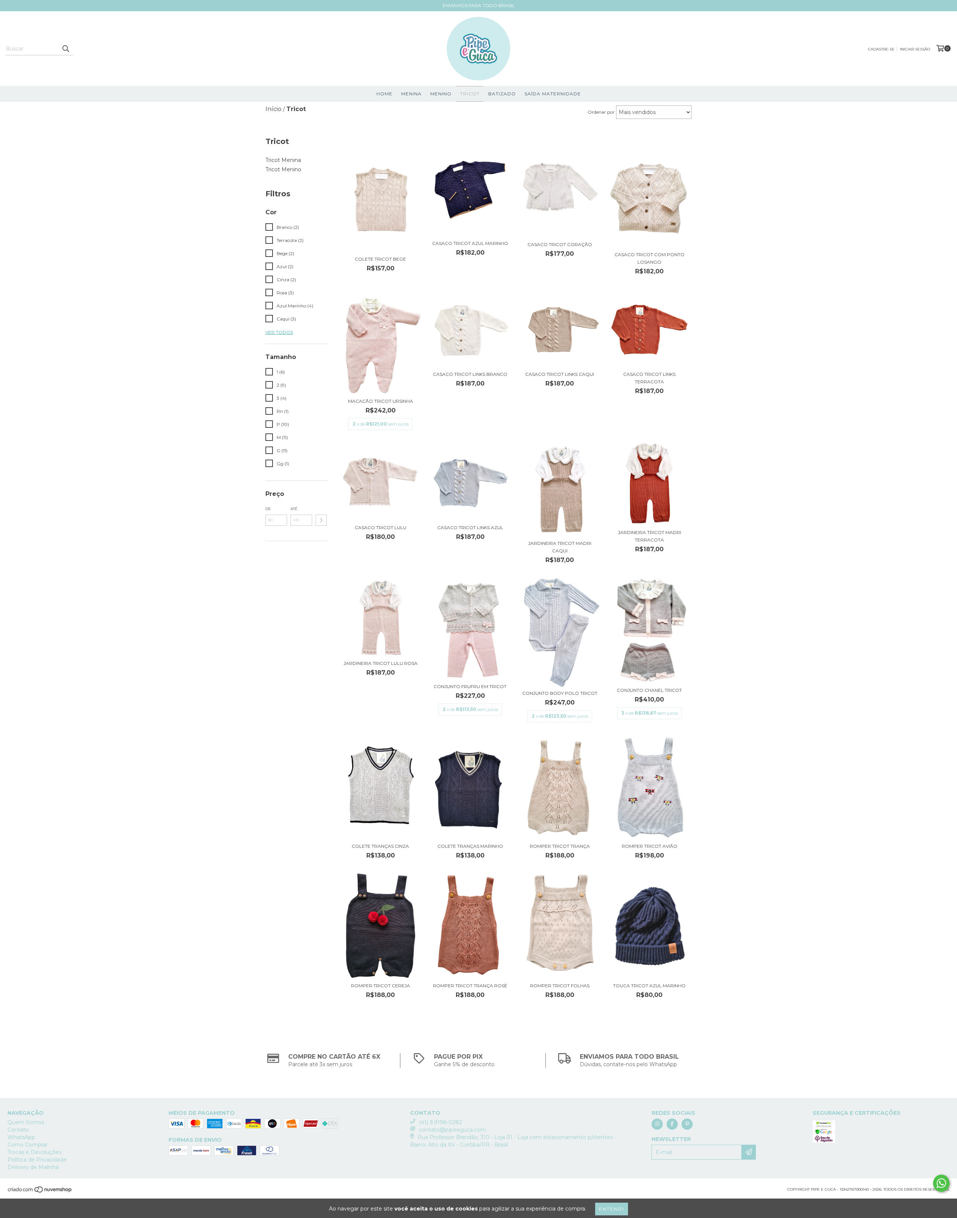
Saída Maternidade (552, 93)
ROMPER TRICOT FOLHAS (560, 985)
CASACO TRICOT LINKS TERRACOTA (649, 377)
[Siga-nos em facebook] (672, 1124)
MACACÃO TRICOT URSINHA (380, 401)
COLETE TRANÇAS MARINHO (470, 846)
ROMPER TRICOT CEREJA (380, 985)
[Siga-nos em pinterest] (687, 1124)
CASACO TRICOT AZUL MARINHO (470, 243)
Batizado (502, 93)
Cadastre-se (881, 49)
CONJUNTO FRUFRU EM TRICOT (470, 686)
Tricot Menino (283, 169)
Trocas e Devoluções (34, 1152)
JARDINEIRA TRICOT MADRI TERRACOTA (649, 536)
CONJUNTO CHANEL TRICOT (649, 690)
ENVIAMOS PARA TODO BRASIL (479, 5)
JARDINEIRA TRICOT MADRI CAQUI (559, 546)
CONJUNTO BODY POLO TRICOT (559, 693)
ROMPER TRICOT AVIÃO (649, 846)
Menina (411, 93)
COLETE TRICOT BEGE (380, 259)
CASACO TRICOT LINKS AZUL (470, 527)
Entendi (611, 1209)
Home (384, 93)
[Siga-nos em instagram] (657, 1124)
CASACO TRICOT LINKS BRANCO (470, 374)
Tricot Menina (283, 160)
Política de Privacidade (37, 1159)
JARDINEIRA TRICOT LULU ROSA (381, 663)
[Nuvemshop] (40, 1191)
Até (294, 508)
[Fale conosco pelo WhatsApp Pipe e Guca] (941, 1183)
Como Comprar (27, 1144)
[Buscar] (65, 48)
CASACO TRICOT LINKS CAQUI (559, 374)
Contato (18, 1129)
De (268, 508)
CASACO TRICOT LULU (380, 527)
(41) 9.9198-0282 (440, 1122)
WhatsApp (21, 1137)
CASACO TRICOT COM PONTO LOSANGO (649, 258)
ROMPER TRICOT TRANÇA (560, 846)
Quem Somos (25, 1122)
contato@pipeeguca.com (452, 1129)
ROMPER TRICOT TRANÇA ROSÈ (470, 985)
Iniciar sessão (915, 49)
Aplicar (321, 520)
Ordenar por (601, 112)
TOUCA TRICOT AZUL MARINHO (649, 985)
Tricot (470, 93)
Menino (441, 93)
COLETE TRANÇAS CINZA (380, 846)
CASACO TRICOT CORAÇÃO (559, 244)
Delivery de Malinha (33, 1167)
